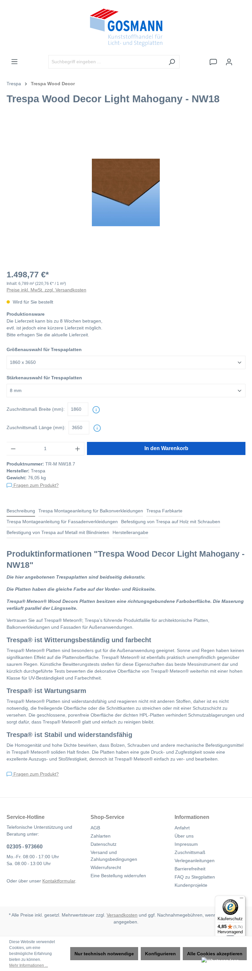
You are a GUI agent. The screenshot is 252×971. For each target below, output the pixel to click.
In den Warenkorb (166, 448)
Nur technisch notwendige (104, 953)
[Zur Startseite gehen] (126, 27)
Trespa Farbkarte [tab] (164, 510)
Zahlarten (101, 836)
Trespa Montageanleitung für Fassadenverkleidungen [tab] (62, 521)
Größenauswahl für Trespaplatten (44, 349)
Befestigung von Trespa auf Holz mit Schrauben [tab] (170, 521)
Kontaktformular (58, 880)
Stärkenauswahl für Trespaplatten (44, 377)
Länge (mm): (36, 427)
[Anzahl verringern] (13, 448)
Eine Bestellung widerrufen (118, 875)
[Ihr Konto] (229, 62)
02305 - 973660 (25, 846)
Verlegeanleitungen (195, 860)
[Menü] (14, 61)
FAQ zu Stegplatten (195, 877)
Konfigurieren (160, 953)
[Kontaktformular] (213, 62)
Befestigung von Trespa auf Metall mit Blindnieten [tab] (58, 532)
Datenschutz (103, 844)
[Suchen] (171, 62)
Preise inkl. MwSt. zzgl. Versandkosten (46, 289)
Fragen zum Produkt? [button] (35, 485)
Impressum (186, 844)
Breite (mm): (36, 409)
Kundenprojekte (191, 885)
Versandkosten (122, 915)
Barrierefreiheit (190, 868)
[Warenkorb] (241, 59)
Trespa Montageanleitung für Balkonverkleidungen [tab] (90, 510)
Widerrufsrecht (106, 867)
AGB (95, 827)
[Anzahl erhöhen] (78, 448)
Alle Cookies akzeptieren (214, 953)
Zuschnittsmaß (190, 852)
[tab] (21, 511)
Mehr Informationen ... (28, 965)
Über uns (184, 836)
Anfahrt (182, 827)
